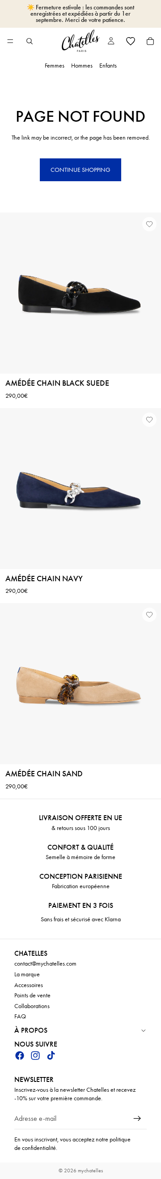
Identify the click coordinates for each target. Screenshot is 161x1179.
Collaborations (32, 1006)
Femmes (54, 65)
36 (43, 365)
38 (86, 549)
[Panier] (150, 41)
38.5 (101, 549)
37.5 (72, 549)
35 (17, 549)
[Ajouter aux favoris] (149, 224)
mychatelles (90, 1170)
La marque (27, 974)
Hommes (82, 65)
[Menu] (10, 41)
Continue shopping (80, 170)
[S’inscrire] (137, 1118)
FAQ (20, 1016)
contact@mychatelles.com (45, 963)
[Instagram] (35, 1055)
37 (58, 549)
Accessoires (28, 984)
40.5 (62, 560)
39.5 (130, 549)
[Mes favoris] (130, 41)
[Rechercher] (29, 41)
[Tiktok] (51, 1055)
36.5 (44, 549)
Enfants (108, 65)
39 (115, 549)
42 (88, 560)
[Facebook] (19, 1055)
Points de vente (32, 995)
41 (76, 560)
